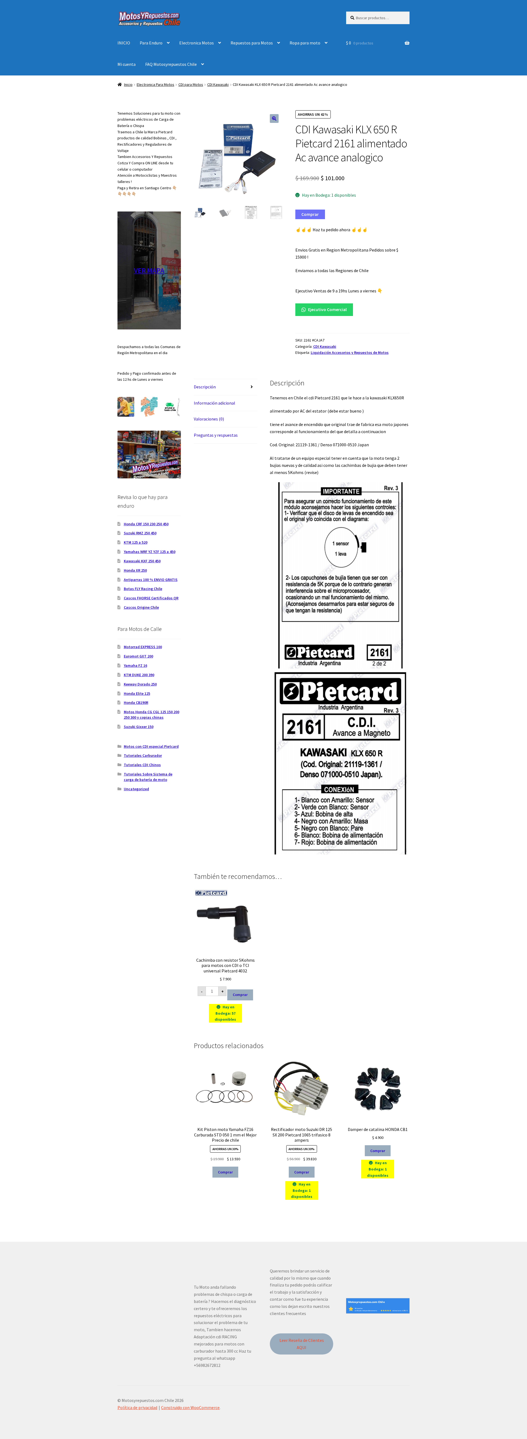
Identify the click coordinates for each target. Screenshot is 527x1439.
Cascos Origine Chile (141, 607)
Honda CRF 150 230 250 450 (146, 523)
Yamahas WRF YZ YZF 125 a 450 (149, 551)
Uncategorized (136, 788)
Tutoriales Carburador (143, 755)
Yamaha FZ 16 (135, 665)
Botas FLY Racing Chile (143, 588)
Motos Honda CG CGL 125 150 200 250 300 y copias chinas (151, 714)
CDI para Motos (190, 84)
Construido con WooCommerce (190, 1407)
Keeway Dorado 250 (140, 684)
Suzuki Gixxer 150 (138, 726)
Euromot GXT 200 (138, 656)
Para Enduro (151, 43)
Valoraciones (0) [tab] (209, 419)
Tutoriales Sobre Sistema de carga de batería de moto (148, 777)
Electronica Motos (196, 43)
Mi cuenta (126, 64)
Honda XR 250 (135, 570)
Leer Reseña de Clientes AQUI (301, 1344)
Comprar (310, 214)
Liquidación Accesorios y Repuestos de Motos (350, 352)
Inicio (128, 84)
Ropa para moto (305, 43)
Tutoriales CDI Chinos (142, 764)
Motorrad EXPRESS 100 (143, 646)
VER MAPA (149, 270)
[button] (274, 118)
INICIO (123, 43)
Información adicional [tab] (214, 403)
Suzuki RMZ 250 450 (140, 533)
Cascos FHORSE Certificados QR (151, 598)
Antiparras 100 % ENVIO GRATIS (151, 579)
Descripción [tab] (205, 387)
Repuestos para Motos (252, 43)
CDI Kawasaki (218, 84)
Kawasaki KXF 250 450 (142, 560)
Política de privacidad (137, 1407)
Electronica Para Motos (155, 84)
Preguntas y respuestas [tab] (216, 435)
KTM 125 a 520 (135, 542)
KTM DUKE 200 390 (139, 674)
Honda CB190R (136, 702)
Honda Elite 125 (137, 693)
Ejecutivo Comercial (327, 309)
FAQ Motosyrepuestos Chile (171, 64)
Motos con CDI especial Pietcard (151, 746)
